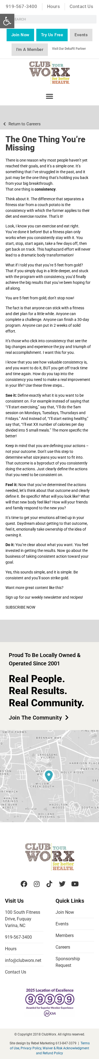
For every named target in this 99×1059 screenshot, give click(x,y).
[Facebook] (24, 884)
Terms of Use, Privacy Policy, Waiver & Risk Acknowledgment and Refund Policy (50, 1048)
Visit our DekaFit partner (69, 48)
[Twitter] (62, 884)
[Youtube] (75, 884)
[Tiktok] (49, 884)
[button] (7, 21)
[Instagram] (36, 884)
